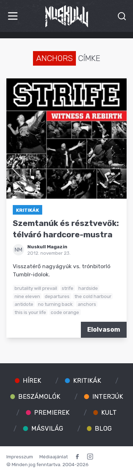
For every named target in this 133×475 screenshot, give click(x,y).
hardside (88, 288)
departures (57, 296)
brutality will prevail (36, 288)
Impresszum (19, 456)
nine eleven (27, 296)
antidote (24, 304)
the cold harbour (92, 296)
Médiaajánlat (53, 456)
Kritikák (27, 210)
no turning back (55, 304)
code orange (65, 312)
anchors (87, 304)
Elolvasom (103, 329)
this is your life (30, 312)
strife (67, 288)
